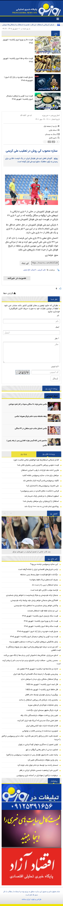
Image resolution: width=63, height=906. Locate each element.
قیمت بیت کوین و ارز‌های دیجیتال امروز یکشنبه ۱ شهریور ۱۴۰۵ (19, 97)
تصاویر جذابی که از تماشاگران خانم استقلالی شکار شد (31, 551)
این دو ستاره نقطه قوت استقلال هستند (42, 610)
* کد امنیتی (55, 366)
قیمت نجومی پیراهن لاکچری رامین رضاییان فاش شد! (38, 465)
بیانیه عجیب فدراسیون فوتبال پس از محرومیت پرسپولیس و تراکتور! (32, 754)
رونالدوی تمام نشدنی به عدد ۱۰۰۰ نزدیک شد (41, 506)
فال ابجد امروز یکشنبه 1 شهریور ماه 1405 (42, 684)
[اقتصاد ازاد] (31, 866)
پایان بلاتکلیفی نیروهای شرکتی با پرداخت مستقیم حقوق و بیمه (33, 641)
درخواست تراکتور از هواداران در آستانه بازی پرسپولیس (37, 775)
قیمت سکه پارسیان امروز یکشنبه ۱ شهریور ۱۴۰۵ (40, 616)
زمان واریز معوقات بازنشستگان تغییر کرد (43, 760)
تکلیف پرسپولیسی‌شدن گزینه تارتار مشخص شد (41, 480)
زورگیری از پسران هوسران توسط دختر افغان (41, 694)
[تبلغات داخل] (31, 797)
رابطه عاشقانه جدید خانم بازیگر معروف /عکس (31, 416)
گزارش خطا (8, 293)
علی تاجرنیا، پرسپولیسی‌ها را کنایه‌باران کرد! (42, 485)
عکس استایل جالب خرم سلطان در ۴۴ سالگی (31, 428)
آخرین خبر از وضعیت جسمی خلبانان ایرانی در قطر (38, 770)
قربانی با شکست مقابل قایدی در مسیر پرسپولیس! (40, 491)
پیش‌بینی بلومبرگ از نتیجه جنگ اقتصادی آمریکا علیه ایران (35, 674)
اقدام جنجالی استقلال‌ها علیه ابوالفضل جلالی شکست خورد (36, 460)
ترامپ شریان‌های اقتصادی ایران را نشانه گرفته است (38, 569)
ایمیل (57, 327)
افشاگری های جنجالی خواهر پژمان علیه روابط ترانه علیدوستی (34, 600)
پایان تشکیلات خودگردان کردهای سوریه (43, 705)
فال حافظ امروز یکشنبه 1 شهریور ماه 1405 (41, 689)
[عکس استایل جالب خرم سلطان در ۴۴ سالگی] (54, 430)
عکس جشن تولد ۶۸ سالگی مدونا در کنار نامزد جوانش (28, 404)
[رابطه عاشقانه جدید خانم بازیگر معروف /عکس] (54, 418)
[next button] (5, 513)
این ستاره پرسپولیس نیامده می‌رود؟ (44, 564)
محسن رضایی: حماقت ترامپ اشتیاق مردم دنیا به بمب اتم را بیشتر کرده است (31, 662)
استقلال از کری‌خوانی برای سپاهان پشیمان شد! (41, 501)
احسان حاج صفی (29, 270)
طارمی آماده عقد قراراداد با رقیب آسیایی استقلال (40, 470)
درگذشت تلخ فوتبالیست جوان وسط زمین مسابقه (39, 574)
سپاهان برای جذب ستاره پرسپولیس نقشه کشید (40, 475)
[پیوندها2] (31, 829)
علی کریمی (41, 270)
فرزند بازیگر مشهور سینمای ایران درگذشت (42, 710)
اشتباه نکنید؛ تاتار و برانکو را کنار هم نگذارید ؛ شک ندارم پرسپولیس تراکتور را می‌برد (31, 737)
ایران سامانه (26, 899)
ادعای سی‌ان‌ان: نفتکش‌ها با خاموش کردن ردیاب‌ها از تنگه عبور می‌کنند (31, 655)
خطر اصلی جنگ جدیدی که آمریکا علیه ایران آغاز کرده (37, 720)
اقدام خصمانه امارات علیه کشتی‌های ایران (42, 725)
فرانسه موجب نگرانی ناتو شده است (44, 590)
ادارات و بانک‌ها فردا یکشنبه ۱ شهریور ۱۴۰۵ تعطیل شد (37, 669)
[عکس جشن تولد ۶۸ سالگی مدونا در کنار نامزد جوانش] (54, 406)
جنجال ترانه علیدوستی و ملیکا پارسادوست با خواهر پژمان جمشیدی (32, 595)
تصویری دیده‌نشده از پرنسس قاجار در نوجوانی (40, 731)
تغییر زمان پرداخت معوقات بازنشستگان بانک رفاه (39, 715)
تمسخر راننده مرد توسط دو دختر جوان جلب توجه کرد (37, 765)
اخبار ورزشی (55, 115)
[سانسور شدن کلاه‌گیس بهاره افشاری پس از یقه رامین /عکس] (54, 442)
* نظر (57, 338)
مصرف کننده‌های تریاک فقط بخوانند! (44, 579)
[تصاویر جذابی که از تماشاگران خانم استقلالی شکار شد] (31, 546)
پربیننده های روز (48, 454)
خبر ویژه (45, 115)
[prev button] (11, 513)
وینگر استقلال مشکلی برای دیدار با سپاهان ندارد (39, 679)
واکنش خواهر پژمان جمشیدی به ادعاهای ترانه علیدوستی (36, 605)
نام (58, 315)
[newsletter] (16, 278)
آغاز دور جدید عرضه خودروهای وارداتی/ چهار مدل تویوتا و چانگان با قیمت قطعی (33, 648)
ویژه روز (24, 454)
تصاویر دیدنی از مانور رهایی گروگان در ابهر (42, 749)
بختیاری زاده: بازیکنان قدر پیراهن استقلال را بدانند (38, 700)
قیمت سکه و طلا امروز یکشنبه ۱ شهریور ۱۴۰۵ (18, 60)
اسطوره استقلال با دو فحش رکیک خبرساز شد (41, 496)
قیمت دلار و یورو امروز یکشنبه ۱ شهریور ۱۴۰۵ (18, 41)
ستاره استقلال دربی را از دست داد (45, 585)
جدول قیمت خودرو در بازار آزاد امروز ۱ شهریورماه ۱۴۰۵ (18, 79)
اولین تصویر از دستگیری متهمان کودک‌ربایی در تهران (38, 744)
